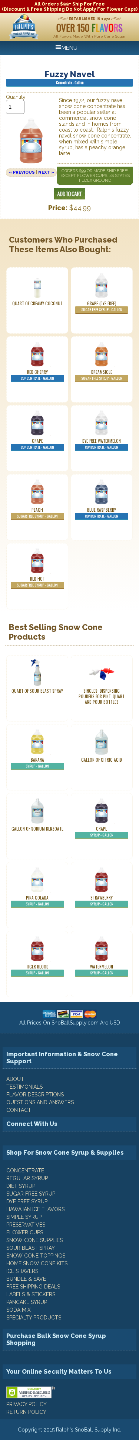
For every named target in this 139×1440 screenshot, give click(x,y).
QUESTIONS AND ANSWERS (40, 1102)
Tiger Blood (37, 969)
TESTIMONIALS (24, 1087)
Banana (37, 763)
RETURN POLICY (26, 1412)
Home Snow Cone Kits (36, 1263)
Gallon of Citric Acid (101, 760)
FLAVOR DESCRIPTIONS (35, 1095)
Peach (37, 513)
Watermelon (101, 969)
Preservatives (25, 1225)
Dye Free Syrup (26, 1201)
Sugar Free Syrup (30, 1194)
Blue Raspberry (101, 513)
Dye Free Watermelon (101, 444)
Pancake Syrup (26, 1302)
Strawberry (101, 901)
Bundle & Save (26, 1279)
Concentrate (25, 1170)
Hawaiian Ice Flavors (35, 1209)
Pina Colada (37, 901)
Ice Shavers (22, 1271)
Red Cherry (37, 375)
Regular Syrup (27, 1178)
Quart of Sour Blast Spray (37, 691)
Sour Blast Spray (30, 1248)
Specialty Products (33, 1318)
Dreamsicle (101, 375)
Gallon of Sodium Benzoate (37, 829)
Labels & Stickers (30, 1294)
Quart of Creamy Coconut (37, 303)
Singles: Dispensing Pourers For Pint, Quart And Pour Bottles (102, 696)
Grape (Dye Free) (101, 306)
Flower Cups (24, 1232)
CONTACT (18, 1110)
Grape (37, 444)
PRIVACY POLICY (26, 1404)
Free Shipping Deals (33, 1287)
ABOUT (15, 1079)
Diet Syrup (20, 1186)
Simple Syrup (24, 1217)
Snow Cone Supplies (34, 1240)
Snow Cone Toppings (35, 1256)
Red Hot (37, 582)
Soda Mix (18, 1310)
